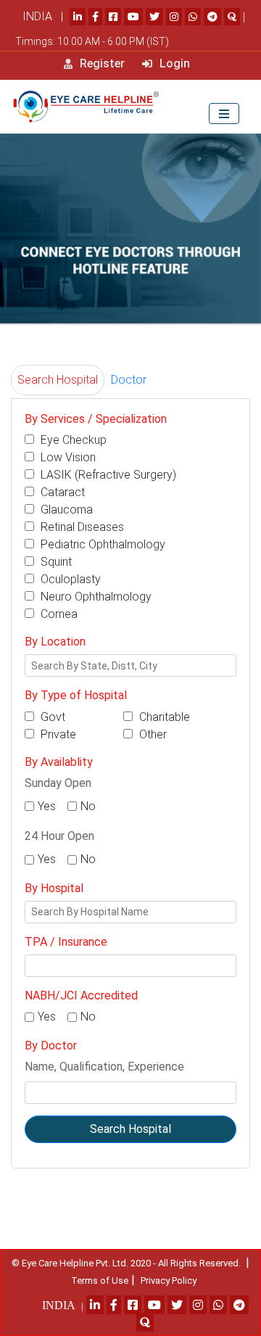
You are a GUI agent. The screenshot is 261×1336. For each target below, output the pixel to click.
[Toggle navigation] (224, 113)
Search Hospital (130, 1129)
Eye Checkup (72, 440)
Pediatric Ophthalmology (101, 544)
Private (57, 734)
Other (151, 734)
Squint (55, 562)
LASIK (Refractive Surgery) (107, 475)
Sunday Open (58, 783)
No (88, 806)
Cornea (58, 614)
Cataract (61, 492)
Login (173, 63)
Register (101, 63)
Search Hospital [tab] (57, 380)
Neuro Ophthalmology (95, 596)
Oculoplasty (69, 579)
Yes (47, 806)
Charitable (163, 717)
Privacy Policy (168, 1280)
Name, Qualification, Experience (104, 1066)
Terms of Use (99, 1280)
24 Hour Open (59, 836)
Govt (51, 717)
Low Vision (67, 457)
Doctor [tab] (128, 380)
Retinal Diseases (81, 527)
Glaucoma (65, 509)
